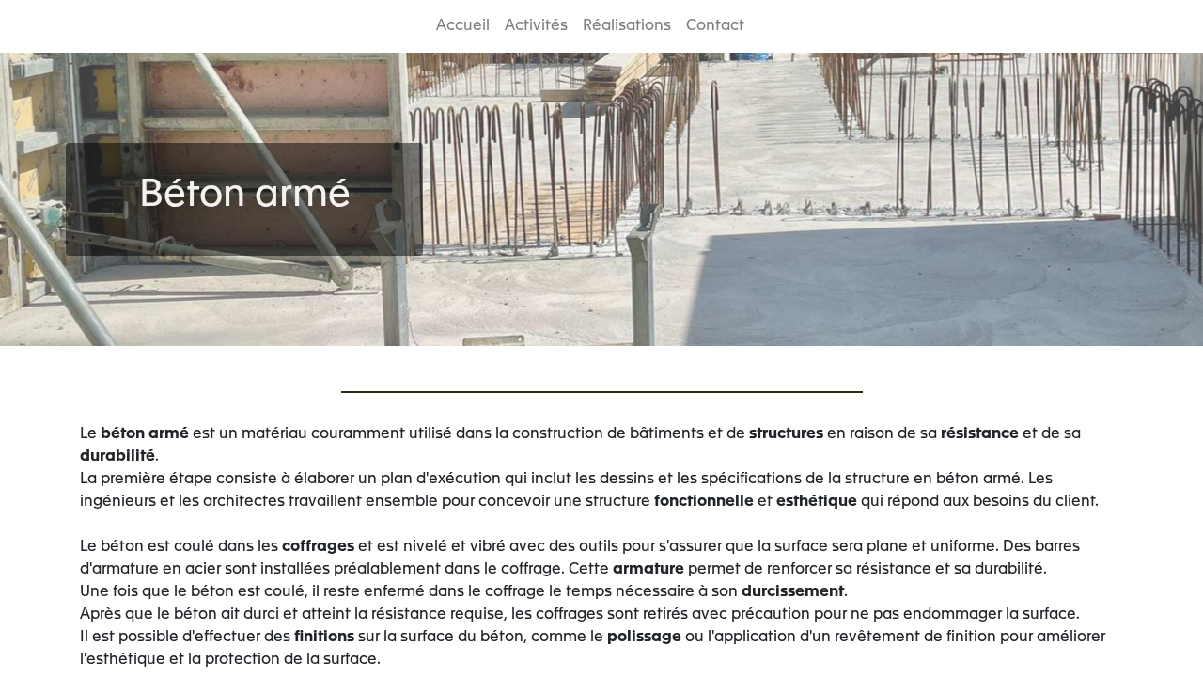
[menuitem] (463, 26)
